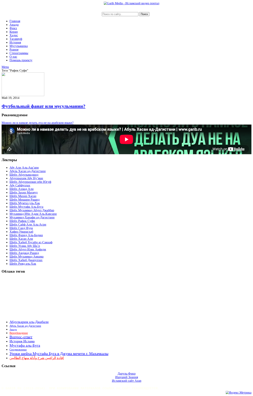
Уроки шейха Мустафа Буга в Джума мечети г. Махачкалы (58, 353)
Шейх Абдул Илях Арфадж (27, 249)
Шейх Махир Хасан (22, 196)
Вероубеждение (18, 333)
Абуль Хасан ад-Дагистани (27, 171)
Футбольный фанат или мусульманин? (43, 106)
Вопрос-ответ (20, 337)
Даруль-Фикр (127, 373)
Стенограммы (18, 53)
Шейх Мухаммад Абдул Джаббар (31, 210)
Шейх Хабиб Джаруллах (25, 260)
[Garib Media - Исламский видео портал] (131, 3)
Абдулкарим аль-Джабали (29, 322)
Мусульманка (18, 46)
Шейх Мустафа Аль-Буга (26, 206)
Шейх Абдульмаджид (23, 174)
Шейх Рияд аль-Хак (22, 263)
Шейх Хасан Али (21, 238)
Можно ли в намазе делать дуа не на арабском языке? (38, 122)
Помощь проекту (20, 60)
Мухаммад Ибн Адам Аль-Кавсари (33, 213)
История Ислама (22, 341)
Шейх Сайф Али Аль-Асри (27, 224)
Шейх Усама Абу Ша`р (24, 246)
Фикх (13, 28)
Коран (13, 31)
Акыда (14, 24)
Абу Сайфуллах (19, 185)
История (15, 42)
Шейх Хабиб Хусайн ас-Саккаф (30, 242)
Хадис (13, 35)
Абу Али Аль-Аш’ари (24, 167)
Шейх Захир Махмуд (23, 192)
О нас (13, 56)
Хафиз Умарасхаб (21, 231)
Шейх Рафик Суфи (22, 221)
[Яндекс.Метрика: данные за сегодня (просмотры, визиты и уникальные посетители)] (238, 392)
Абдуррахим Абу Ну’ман (26, 178)
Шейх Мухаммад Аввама (26, 256)
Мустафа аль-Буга (24, 345)
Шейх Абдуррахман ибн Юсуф (30, 181)
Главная (14, 21)
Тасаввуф (15, 39)
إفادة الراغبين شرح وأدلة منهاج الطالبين (36, 358)
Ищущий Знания (126, 377)
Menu (5, 67)
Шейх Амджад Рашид (24, 253)
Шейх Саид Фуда (21, 228)
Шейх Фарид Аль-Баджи (26, 235)
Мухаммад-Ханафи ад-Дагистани (32, 217)
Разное (14, 49)
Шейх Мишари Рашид (24, 199)
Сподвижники (18, 349)
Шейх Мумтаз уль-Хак (24, 203)
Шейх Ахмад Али (21, 189)
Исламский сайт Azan (126, 380)
